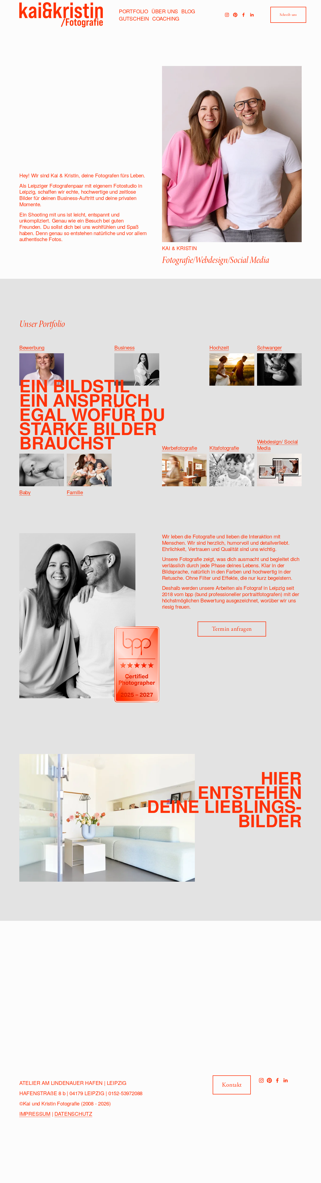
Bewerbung (31, 347)
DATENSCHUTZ (73, 1113)
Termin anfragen (232, 629)
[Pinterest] (235, 14)
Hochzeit (219, 347)
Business (124, 347)
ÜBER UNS (164, 11)
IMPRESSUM (34, 1113)
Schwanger (269, 347)
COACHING (165, 18)
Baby (25, 492)
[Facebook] (243, 14)
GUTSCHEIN (134, 18)
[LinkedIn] (251, 14)
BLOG (188, 11)
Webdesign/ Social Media (277, 444)
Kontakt (232, 1085)
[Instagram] (226, 14)
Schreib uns (288, 15)
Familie (75, 492)
